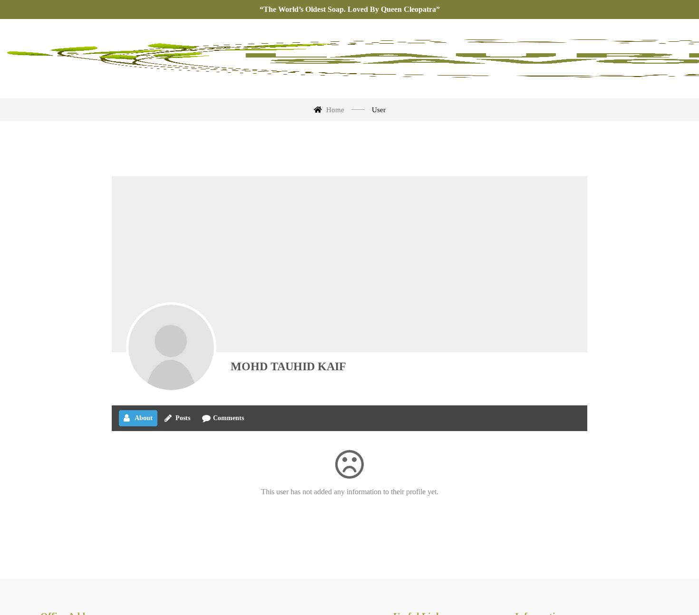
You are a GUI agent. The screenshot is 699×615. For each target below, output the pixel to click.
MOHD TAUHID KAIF (288, 366)
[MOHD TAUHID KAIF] (171, 347)
